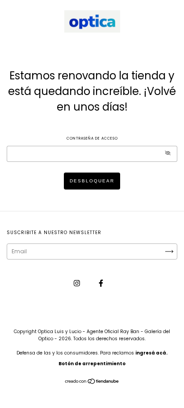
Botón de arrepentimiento (92, 363)
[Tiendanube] (92, 382)
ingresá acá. (151, 353)
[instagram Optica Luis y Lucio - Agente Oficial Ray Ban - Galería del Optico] (77, 283)
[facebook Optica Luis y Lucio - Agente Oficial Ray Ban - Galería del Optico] (101, 283)
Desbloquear (92, 180)
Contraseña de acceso (92, 138)
